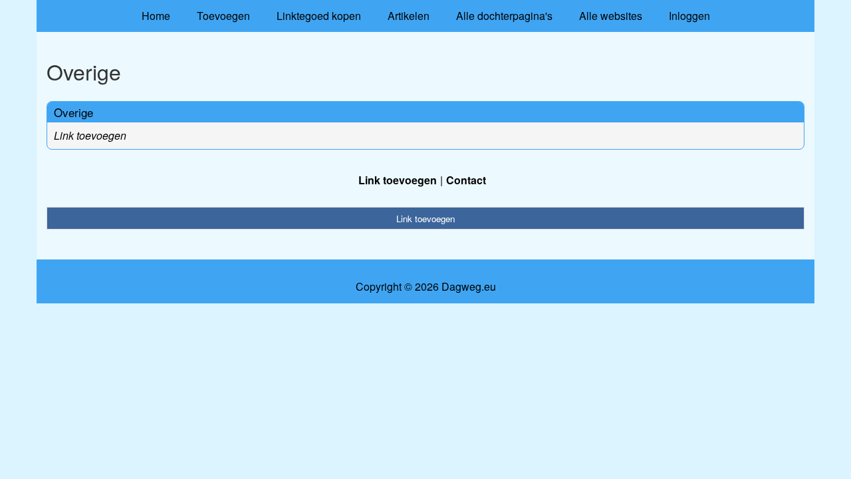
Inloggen (689, 15)
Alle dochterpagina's (504, 15)
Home (156, 15)
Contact (466, 180)
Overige (73, 112)
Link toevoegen (90, 135)
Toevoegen (223, 15)
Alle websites (610, 15)
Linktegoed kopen (319, 15)
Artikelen (408, 15)
